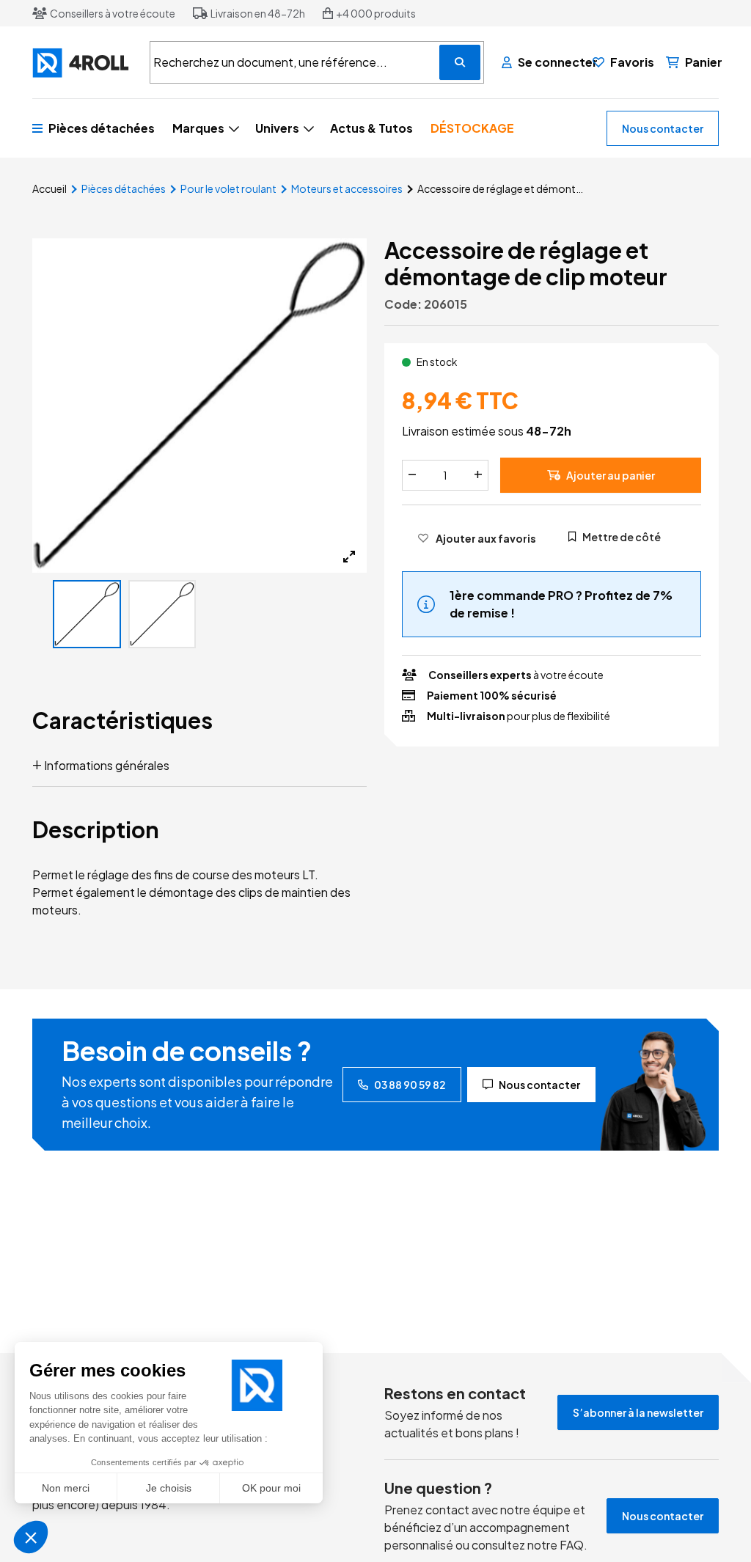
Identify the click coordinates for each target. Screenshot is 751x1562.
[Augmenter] (478, 475)
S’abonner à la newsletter (638, 1412)
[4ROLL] (82, 63)
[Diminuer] (412, 475)
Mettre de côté (621, 536)
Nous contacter (662, 128)
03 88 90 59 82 (410, 1084)
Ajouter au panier (610, 475)
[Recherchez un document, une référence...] (459, 62)
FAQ (572, 1544)
